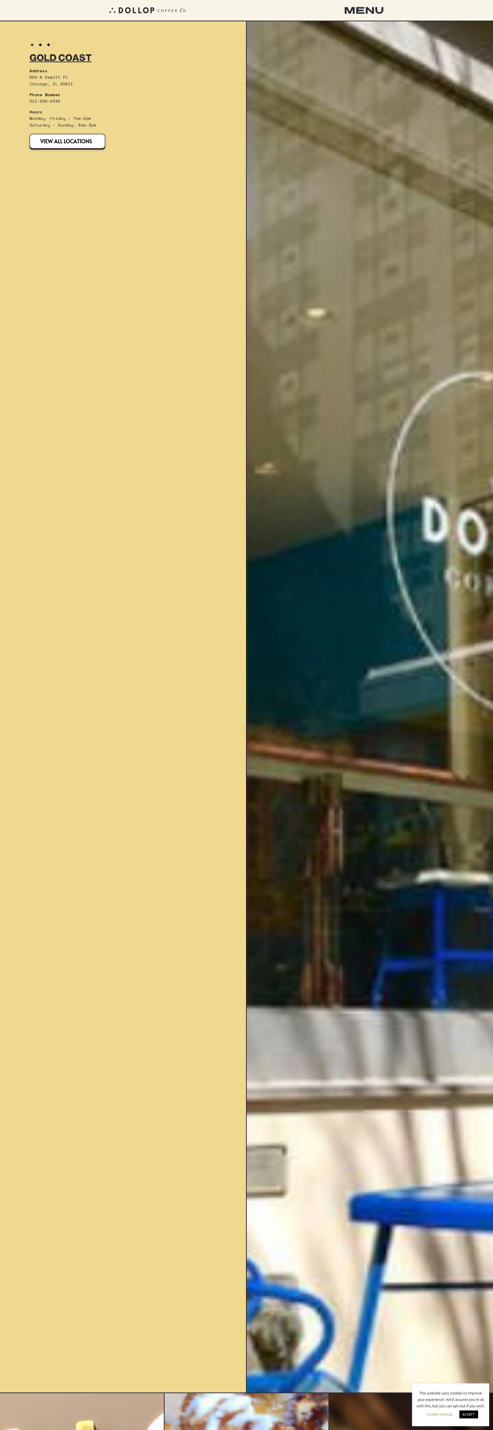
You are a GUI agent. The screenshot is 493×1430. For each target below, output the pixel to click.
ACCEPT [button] (468, 1414)
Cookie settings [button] (440, 1414)
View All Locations (66, 141)
